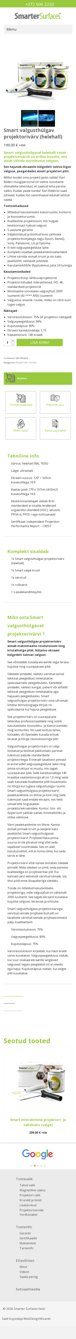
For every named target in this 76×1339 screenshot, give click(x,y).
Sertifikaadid (28, 1238)
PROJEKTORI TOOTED (26, 362)
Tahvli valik (27, 1185)
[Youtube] (33, 1297)
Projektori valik (30, 1195)
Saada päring (29, 1277)
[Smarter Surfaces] (38, 16)
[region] (38, 1156)
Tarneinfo (27, 1248)
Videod (24, 1272)
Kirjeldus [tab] (22, 378)
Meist (23, 1267)
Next (69, 1094)
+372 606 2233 (40, 4)
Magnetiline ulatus (33, 1190)
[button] (31, 1166)
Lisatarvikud (28, 1205)
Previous (7, 1094)
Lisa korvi (39, 342)
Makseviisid (28, 1243)
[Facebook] (25, 1297)
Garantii (25, 1233)
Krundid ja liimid (31, 1200)
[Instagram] (18, 1297)
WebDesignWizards (37, 1319)
